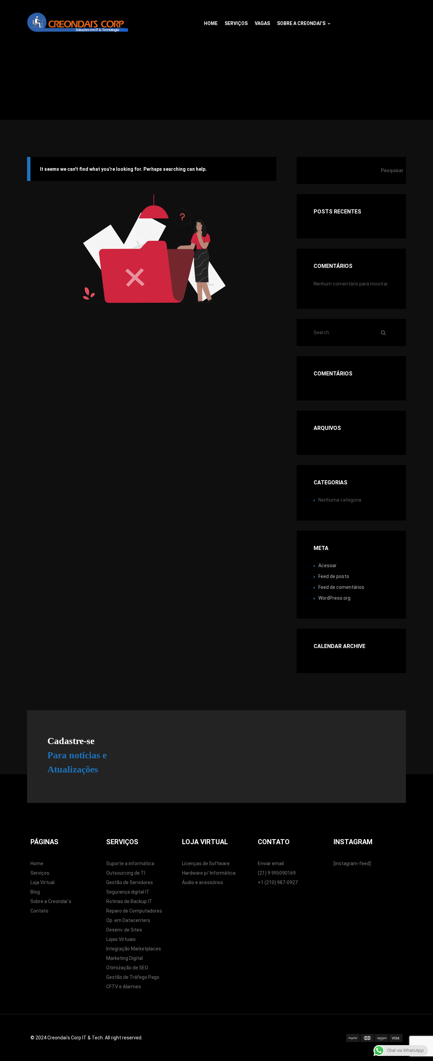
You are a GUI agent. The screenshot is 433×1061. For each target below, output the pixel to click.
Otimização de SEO (127, 967)
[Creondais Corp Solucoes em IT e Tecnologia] (78, 20)
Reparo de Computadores (134, 911)
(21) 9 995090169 (277, 873)
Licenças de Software (206, 863)
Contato (39, 911)
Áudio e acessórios (202, 882)
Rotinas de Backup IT (129, 901)
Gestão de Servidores (129, 882)
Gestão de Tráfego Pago (132, 977)
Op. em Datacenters (128, 920)
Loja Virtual (42, 882)
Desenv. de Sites (124, 929)
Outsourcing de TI (125, 873)
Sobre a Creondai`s (50, 901)
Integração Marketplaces (133, 948)
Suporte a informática (130, 863)
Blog (35, 892)
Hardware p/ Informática (208, 873)
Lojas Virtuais (121, 939)
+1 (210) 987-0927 (278, 882)
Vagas (262, 23)
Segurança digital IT (128, 892)
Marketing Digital (124, 958)
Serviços (236, 23)
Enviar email (271, 863)
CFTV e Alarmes (123, 986)
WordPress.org (334, 598)
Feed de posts (333, 576)
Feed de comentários (341, 587)
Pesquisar (392, 170)
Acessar (327, 565)
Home (211, 23)
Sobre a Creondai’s (301, 23)
